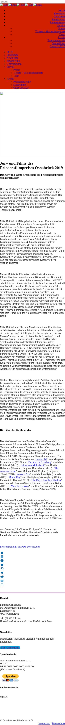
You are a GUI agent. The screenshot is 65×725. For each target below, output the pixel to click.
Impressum (44, 723)
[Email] (32, 581)
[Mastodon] (32, 557)
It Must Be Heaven (19, 486)
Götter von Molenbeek (32, 465)
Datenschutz (58, 723)
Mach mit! (5, 711)
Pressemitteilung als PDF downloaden (20, 546)
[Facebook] (32, 561)
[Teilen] (32, 585)
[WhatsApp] (32, 569)
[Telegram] (32, 573)
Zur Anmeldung (10, 647)
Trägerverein (6, 714)
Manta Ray (14, 477)
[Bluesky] (32, 565)
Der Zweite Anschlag (39, 462)
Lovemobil (41, 459)
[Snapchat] (32, 553)
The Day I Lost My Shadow (46, 480)
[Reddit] (32, 577)
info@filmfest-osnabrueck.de (15, 625)
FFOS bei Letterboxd (11, 694)
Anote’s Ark (23, 474)
